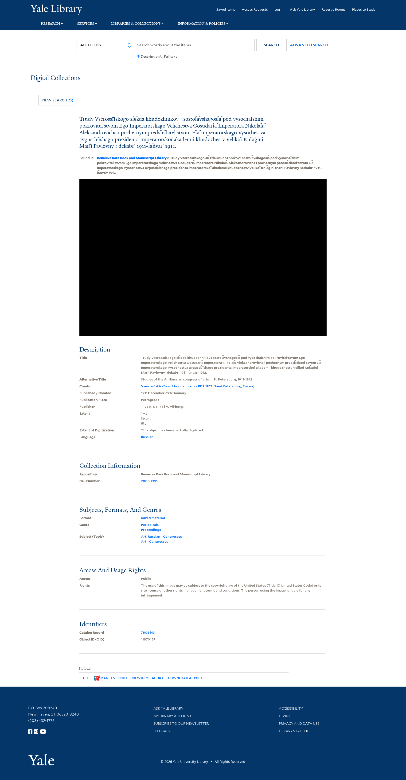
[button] (271, 45)
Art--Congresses (154, 541)
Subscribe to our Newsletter (181, 723)
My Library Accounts (173, 716)
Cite (82, 678)
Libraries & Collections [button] (136, 23)
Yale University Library (56, 9)
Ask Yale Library (302, 9)
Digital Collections (55, 78)
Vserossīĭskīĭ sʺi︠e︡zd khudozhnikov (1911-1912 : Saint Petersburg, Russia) (197, 386)
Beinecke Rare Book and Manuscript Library (132, 158)
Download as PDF (184, 678)
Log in (278, 9)
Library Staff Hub (295, 731)
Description (150, 56)
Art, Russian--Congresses (161, 536)
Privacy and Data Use (299, 723)
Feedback (162, 731)
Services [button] (85, 23)
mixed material (153, 518)
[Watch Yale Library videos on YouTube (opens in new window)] (43, 731)
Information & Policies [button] (202, 23)
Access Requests (255, 9)
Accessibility (291, 708)
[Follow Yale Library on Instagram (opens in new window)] (36, 731)
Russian (147, 437)
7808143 (148, 632)
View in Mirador (146, 678)
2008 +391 (149, 481)
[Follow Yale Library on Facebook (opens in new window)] (30, 731)
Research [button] (50, 23)
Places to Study (363, 9)
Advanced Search (309, 45)
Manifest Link (112, 678)
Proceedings (151, 530)
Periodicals (150, 525)
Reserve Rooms (333, 9)
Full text (170, 56)
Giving (285, 716)
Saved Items (225, 9)
